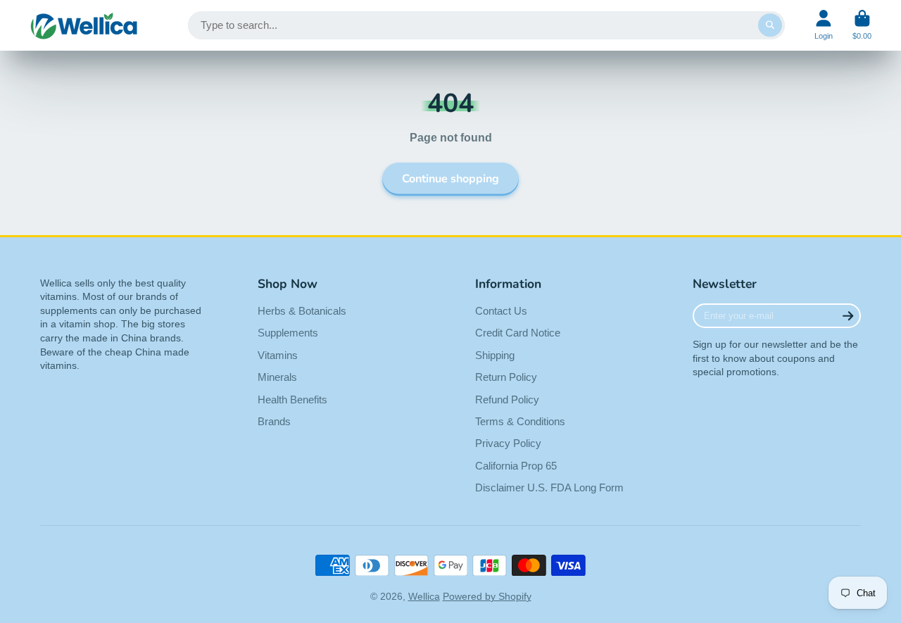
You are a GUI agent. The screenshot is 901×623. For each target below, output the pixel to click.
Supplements (288, 333)
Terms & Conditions (520, 421)
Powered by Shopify (487, 596)
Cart (861, 25)
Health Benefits (292, 399)
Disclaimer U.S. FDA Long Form (549, 487)
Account (823, 25)
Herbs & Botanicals (302, 311)
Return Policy (506, 377)
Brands (274, 421)
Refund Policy (507, 399)
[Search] (770, 25)
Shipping (495, 355)
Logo (84, 25)
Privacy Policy (508, 443)
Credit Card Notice (517, 333)
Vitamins (278, 355)
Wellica (424, 596)
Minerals (277, 377)
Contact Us (501, 311)
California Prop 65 (516, 466)
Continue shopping (450, 179)
